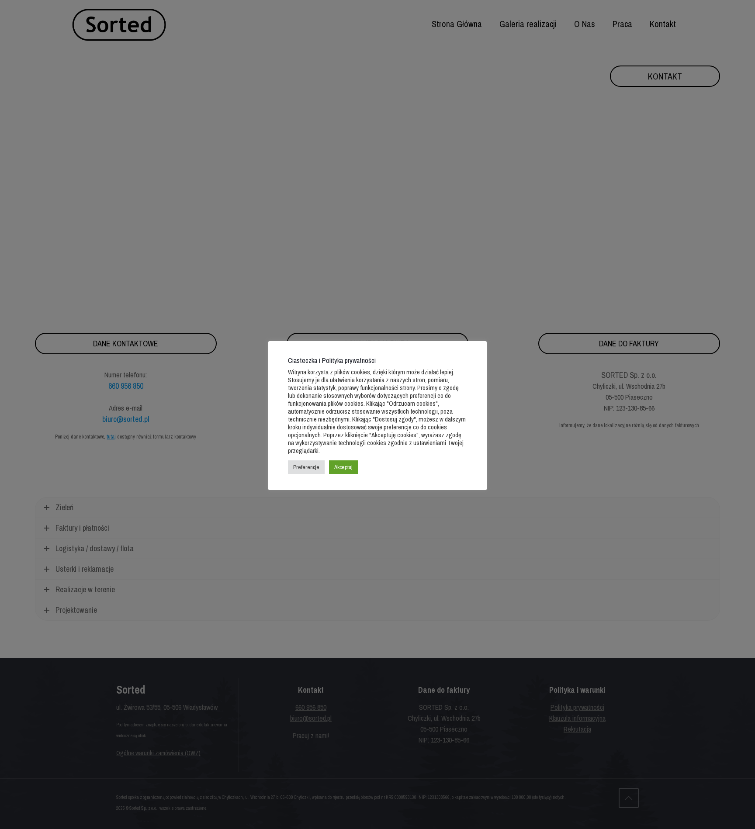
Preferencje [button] (306, 467)
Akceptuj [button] (343, 467)
